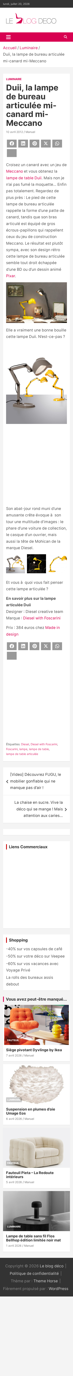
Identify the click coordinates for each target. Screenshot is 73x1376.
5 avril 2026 (14, 1182)
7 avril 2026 (14, 1055)
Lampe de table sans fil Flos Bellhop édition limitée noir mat (33, 1238)
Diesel (25, 744)
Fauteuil (13, 1040)
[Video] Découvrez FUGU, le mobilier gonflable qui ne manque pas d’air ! (35, 781)
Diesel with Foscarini (42, 618)
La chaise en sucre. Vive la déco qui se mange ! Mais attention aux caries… (38, 809)
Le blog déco (51, 1266)
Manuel (30, 132)
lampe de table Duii (24, 178)
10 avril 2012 (14, 132)
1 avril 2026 (13, 1245)
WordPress (58, 1288)
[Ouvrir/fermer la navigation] (8, 37)
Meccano (14, 171)
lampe (23, 749)
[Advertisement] (36, 466)
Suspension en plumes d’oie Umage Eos (30, 1111)
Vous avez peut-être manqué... (36, 999)
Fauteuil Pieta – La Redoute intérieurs (30, 1175)
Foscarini (12, 749)
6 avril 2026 (14, 1118)
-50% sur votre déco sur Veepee (35, 956)
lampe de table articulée (22, 754)
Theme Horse (45, 1281)
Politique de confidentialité (34, 1273)
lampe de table (39, 749)
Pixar (10, 276)
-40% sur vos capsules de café (34, 949)
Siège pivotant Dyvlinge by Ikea (34, 1050)
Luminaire (14, 79)
